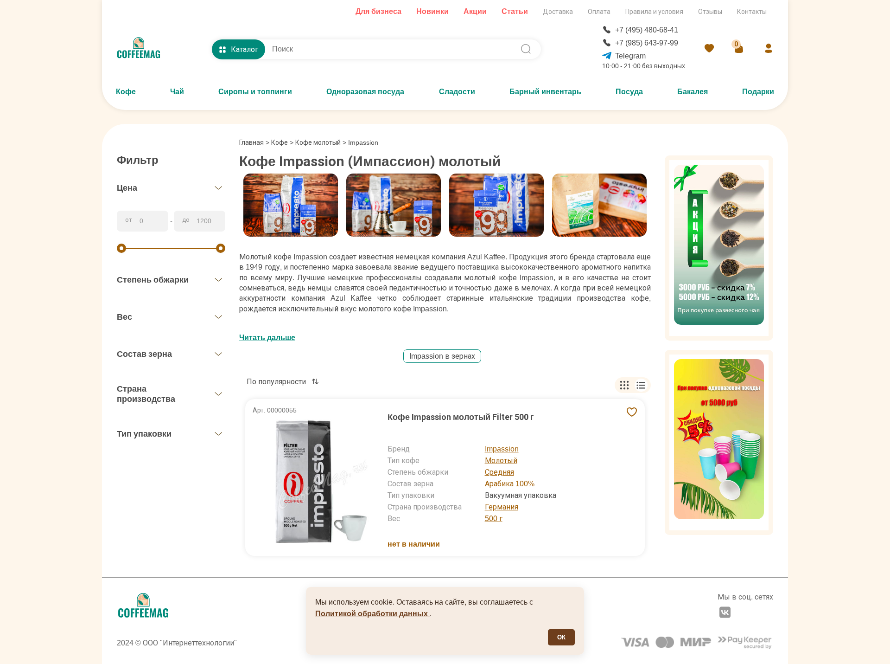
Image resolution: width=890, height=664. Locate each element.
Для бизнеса (378, 11)
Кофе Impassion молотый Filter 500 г (461, 417)
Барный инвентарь (545, 91)
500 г (493, 518)
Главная (254, 142)
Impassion (502, 449)
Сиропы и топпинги (255, 91)
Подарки (758, 91)
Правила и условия (654, 11)
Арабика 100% (509, 483)
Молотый (501, 460)
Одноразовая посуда (365, 91)
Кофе (126, 91)
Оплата (599, 11)
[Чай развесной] (719, 248)
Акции (475, 11)
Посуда (629, 91)
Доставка (558, 11)
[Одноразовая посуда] (719, 442)
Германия (501, 507)
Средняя (499, 472)
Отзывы (710, 11)
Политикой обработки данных (372, 614)
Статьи (515, 11)
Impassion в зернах (442, 356)
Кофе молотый (318, 142)
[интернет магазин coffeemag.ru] (142, 49)
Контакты (752, 11)
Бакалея (692, 91)
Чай (177, 91)
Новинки (432, 11)
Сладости (457, 91)
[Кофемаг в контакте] (725, 613)
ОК (561, 637)
